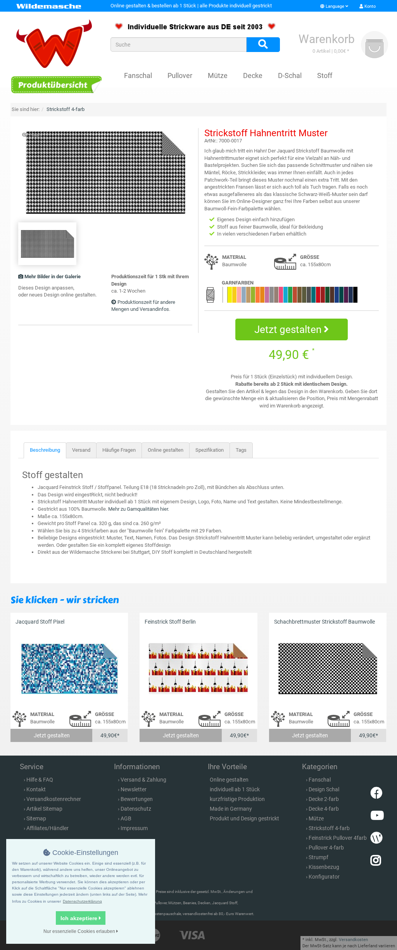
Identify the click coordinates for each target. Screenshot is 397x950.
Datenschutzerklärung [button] (82, 901)
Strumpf (318, 857)
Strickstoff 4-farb (329, 828)
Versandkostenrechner (53, 799)
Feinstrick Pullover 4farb (338, 838)
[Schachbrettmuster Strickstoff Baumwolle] (328, 668)
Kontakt (36, 789)
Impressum (134, 828)
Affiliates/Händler (47, 828)
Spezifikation (209, 450)
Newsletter (134, 789)
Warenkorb (327, 39)
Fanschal (138, 75)
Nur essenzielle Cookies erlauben (79, 931)
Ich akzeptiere (79, 918)
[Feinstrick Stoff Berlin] (198, 668)
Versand (81, 450)
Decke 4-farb (324, 809)
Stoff (324, 75)
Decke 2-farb (324, 799)
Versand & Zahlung (143, 780)
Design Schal (324, 789)
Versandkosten (353, 939)
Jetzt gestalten (289, 329)
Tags (241, 450)
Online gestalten (165, 450)
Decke (252, 75)
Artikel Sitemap (44, 809)
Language (335, 6)
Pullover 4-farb (326, 847)
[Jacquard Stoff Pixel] (69, 668)
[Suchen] (263, 44)
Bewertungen (137, 799)
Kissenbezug (324, 867)
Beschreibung (45, 450)
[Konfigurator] (56, 84)
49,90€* (109, 735)
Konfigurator (324, 877)
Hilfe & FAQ (39, 780)
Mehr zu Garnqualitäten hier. (138, 509)
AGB (126, 818)
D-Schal (290, 75)
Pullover (179, 75)
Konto (369, 6)
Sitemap (36, 818)
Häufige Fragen (119, 450)
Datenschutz (136, 809)
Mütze (218, 75)
